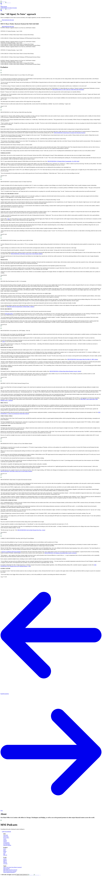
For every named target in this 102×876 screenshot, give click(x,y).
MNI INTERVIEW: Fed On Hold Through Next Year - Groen (31, 530)
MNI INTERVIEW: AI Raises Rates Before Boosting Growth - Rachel (65, 371)
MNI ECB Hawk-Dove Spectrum (9, 871)
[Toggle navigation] (1, 5)
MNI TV (5, 861)
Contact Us (11, 7)
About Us (6, 7)
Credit (4, 852)
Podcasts (5, 859)
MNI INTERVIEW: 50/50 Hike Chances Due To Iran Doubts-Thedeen (26, 253)
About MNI (5, 835)
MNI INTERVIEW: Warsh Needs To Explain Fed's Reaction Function (69, 132)
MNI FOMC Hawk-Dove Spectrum (10, 869)
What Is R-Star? (6, 868)
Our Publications (6, 843)
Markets (4, 851)
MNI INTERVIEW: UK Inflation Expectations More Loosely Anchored (61, 553)
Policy (4, 850)
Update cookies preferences (22, 874)
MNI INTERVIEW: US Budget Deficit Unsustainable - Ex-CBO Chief (63, 161)
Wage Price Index (9, 313)
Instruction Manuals (7, 845)
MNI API (5, 855)
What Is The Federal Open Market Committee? (12, 867)
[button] (51, 2)
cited (8, 218)
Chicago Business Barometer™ (9, 872)
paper (3, 341)
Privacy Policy (6, 837)
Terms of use (5, 836)
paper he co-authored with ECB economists (11, 551)
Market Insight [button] (4, 6)
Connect (2, 7)
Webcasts (5, 862)
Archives (5, 840)
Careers (15, 7)
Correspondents (6, 842)
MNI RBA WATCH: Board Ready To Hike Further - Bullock (20, 306)
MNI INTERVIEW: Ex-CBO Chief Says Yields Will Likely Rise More (68, 89)
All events (5, 863)
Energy (4, 848)
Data (4, 853)
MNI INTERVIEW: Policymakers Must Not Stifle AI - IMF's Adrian (82, 359)
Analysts (5, 841)
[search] (1, 4)
